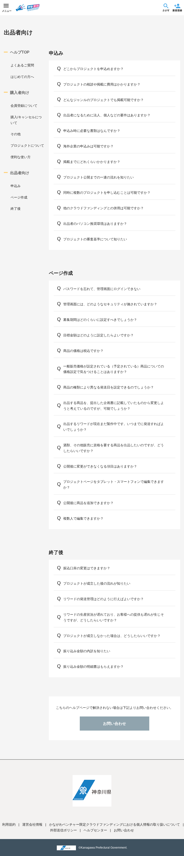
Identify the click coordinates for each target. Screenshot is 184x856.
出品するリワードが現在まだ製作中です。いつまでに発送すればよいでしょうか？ (113, 426)
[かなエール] (34, 7)
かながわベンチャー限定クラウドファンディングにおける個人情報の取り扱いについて (114, 824)
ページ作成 (19, 197)
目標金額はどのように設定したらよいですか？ (98, 335)
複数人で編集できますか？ (83, 518)
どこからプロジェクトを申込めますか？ (93, 69)
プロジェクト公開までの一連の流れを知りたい (98, 177)
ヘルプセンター (95, 830)
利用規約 (9, 824)
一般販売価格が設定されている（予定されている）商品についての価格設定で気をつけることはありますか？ (113, 369)
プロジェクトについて (27, 145)
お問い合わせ (114, 723)
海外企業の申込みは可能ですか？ (88, 146)
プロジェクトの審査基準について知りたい (95, 239)
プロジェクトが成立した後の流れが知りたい (96, 583)
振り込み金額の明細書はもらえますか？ (93, 666)
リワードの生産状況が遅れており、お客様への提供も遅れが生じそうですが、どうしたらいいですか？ (113, 617)
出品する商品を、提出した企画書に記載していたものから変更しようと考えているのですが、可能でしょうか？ (113, 405)
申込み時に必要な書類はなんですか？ (91, 131)
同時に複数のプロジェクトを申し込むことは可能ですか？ (106, 192)
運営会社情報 (32, 824)
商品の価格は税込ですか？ (83, 351)
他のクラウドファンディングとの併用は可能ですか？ (103, 208)
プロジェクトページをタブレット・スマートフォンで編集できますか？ (113, 484)
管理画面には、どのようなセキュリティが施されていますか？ (110, 304)
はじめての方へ (22, 77)
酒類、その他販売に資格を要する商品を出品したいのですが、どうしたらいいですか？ (113, 448)
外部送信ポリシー (63, 830)
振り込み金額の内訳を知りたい (86, 651)
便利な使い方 (21, 157)
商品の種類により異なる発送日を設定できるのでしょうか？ (108, 387)
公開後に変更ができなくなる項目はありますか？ (100, 466)
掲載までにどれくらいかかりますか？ (91, 162)
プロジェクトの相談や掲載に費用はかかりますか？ (101, 84)
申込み (16, 186)
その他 (16, 134)
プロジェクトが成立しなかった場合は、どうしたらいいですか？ (112, 636)
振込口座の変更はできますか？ (86, 568)
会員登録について (24, 106)
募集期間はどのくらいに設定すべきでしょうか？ (100, 320)
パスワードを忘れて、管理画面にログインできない (101, 289)
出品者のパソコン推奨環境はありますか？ (95, 224)
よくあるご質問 (22, 65)
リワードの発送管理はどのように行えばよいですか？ (103, 599)
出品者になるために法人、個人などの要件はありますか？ (106, 115)
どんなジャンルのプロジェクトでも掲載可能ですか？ (103, 100)
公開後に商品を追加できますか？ (88, 503)
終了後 (16, 208)
